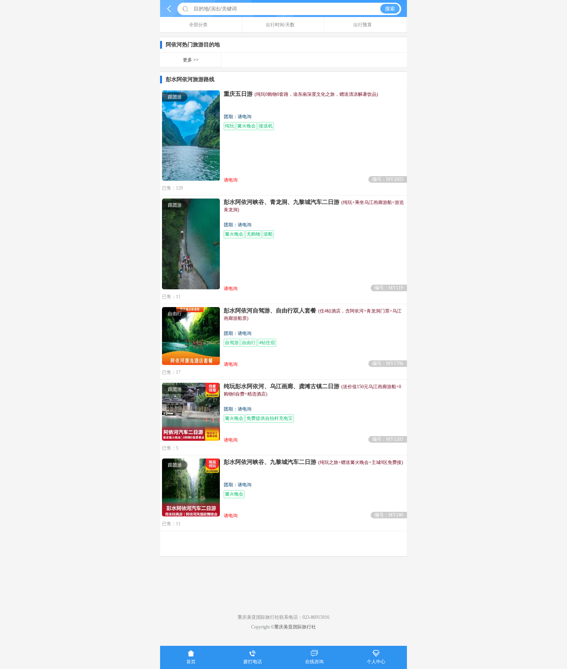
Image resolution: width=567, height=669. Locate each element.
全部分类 (198, 24)
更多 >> (191, 60)
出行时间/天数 (280, 24)
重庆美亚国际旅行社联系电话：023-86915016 (283, 617)
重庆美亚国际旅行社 (295, 627)
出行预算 (362, 24)
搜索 (390, 9)
